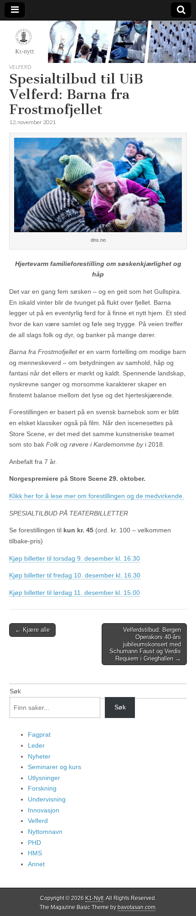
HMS (35, 853)
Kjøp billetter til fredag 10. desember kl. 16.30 (74, 575)
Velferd (20, 67)
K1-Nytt (94, 898)
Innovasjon (43, 810)
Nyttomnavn (45, 831)
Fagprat (39, 734)
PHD (34, 842)
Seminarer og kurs (54, 766)
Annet (36, 864)
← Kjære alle (32, 629)
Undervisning (47, 799)
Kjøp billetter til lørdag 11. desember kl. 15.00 (74, 592)
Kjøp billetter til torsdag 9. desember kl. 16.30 (74, 558)
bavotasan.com (136, 907)
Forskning (42, 788)
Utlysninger (44, 777)
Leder (36, 745)
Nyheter (39, 756)
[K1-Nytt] (98, 42)
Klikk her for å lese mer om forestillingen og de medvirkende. (96, 496)
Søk (15, 691)
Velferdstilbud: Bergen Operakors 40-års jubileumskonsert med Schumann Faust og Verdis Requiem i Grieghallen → (145, 643)
